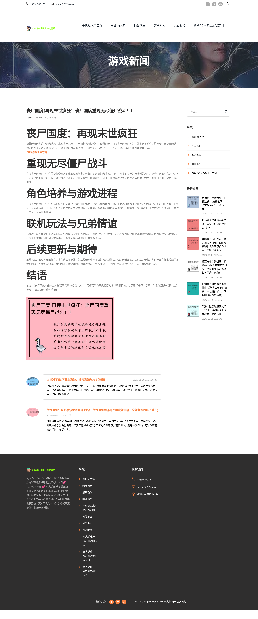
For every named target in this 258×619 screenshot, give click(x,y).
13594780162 (37, 4)
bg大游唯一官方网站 (175, 601)
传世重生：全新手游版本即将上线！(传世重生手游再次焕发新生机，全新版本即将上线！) (102, 410)
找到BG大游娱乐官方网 (209, 25)
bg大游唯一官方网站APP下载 (89, 571)
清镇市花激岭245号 (147, 494)
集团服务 (179, 25)
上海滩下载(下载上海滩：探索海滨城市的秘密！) (77, 380)
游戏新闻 (159, 25)
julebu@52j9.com (64, 4)
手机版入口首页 (92, 25)
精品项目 (139, 25)
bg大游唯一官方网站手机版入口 (89, 556)
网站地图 (87, 516)
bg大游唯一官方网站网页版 (89, 541)
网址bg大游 (118, 25)
